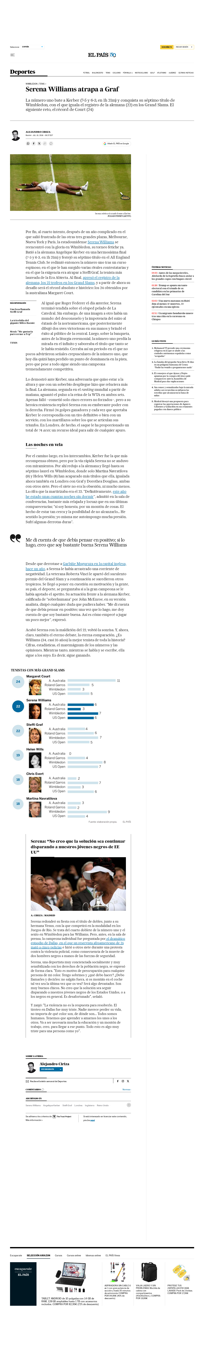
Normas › (127, 1089)
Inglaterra (89, 1105)
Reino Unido (103, 1105)
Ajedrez (172, 73)
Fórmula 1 (127, 73)
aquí (92, 1120)
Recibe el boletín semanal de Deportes (48, 1081)
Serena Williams (101, 242)
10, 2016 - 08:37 (43, 135)
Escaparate (16, 1255)
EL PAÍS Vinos (113, 1255)
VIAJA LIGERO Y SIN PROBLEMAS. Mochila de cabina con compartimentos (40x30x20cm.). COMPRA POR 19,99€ (148, 1292)
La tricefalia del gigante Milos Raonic (22, 321)
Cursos (58, 1255)
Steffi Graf (67, 1105)
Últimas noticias (186, 73)
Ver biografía (47, 1069)
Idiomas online (93, 1255)
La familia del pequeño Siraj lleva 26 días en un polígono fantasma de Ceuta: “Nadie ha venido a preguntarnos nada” (174, 365)
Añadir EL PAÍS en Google (118, 143)
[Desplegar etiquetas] (129, 1105)
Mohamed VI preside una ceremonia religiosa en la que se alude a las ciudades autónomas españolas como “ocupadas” (172, 352)
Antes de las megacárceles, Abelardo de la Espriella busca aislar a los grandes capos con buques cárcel (173, 275)
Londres (78, 1105)
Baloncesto (97, 73)
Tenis (108, 73)
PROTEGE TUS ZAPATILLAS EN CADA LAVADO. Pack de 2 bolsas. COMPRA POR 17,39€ (180, 1289)
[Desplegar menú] (12, 55)
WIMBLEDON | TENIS (35, 84)
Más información (34, 1120)
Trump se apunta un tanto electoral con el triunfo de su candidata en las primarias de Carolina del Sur (169, 290)
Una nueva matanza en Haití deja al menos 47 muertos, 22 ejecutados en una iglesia (171, 303)
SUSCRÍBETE (167, 47)
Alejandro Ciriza (38, 131)
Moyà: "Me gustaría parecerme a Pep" (21, 333)
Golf (152, 73)
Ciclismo (117, 73)
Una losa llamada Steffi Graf (20, 310)
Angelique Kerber (51, 1105)
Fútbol (86, 73)
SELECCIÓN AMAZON (38, 1255)
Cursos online (74, 1255)
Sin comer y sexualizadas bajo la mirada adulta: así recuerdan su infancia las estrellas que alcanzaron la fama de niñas (173, 391)
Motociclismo (141, 73)
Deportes (22, 72)
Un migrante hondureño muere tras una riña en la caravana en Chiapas (172, 316)
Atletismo (161, 73)
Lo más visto (159, 341)
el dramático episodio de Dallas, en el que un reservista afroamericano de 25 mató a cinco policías (78, 943)
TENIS (13, 343)
